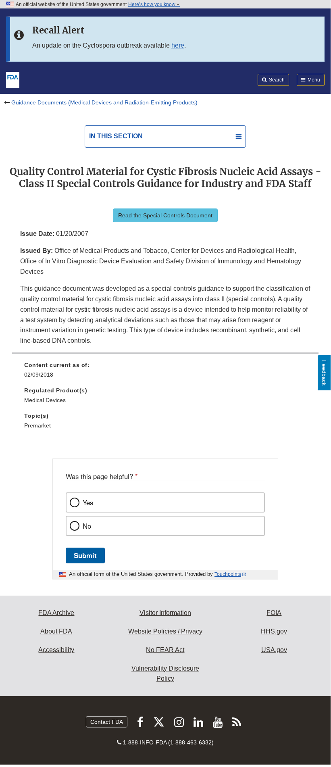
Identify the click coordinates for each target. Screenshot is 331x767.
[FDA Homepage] (12, 79)
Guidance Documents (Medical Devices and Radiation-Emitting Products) (104, 102)
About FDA (56, 631)
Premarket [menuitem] (37, 425)
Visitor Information (165, 612)
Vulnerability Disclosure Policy (165, 673)
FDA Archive (56, 612)
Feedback (324, 373)
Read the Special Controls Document (165, 215)
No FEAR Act (165, 649)
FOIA (273, 612)
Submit (85, 555)
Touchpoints (227, 574)
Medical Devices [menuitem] (45, 400)
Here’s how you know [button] (152, 4)
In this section (116, 136)
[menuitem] (165, 373)
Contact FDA (106, 722)
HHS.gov (274, 631)
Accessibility (56, 649)
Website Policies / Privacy (165, 631)
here (177, 45)
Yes (88, 502)
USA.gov (274, 649)
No (87, 526)
